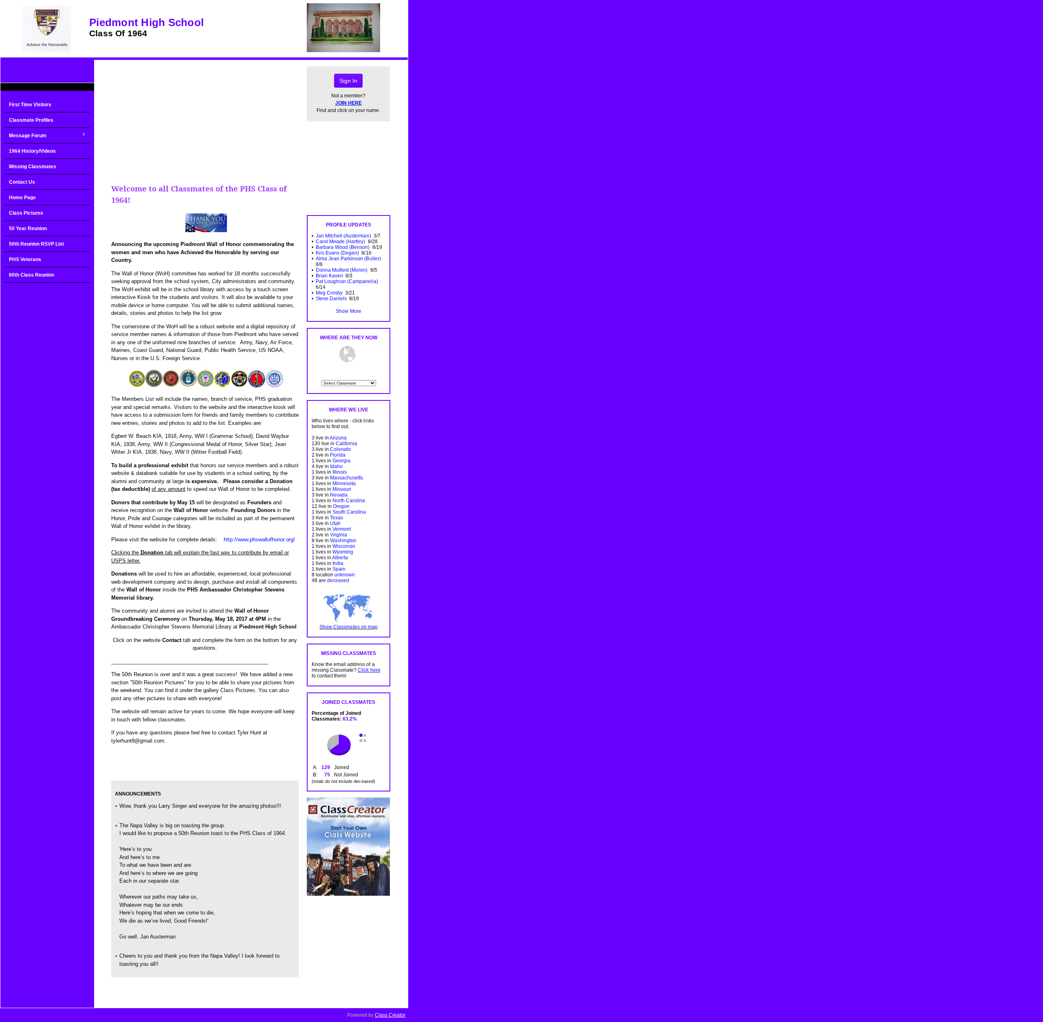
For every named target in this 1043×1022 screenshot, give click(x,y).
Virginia (338, 535)
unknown (344, 575)
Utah (335, 523)
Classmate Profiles (31, 120)
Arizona (338, 438)
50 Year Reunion (28, 228)
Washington (343, 540)
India (337, 563)
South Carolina (349, 512)
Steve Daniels (331, 298)
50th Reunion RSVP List (36, 244)
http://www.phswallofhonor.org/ (259, 539)
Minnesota (344, 483)
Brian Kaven (329, 276)
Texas (336, 518)
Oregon (341, 506)
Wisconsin (343, 546)
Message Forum (25, 136)
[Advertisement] (47, 417)
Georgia (341, 461)
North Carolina (348, 500)
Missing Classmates (32, 166)
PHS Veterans (25, 259)
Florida (337, 455)
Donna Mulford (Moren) (341, 270)
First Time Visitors (30, 105)
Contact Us (22, 182)
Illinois (339, 472)
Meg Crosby (329, 293)
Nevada (339, 495)
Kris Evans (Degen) (337, 253)
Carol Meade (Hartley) (340, 241)
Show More (348, 311)
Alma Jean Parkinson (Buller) (348, 259)
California (346, 443)
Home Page (22, 197)
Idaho (336, 466)
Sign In (348, 80)
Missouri (341, 489)
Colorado (340, 449)
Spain (338, 569)
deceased (338, 580)
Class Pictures (26, 213)
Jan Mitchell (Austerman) (343, 236)
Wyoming (342, 552)
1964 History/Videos (32, 151)
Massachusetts (346, 478)
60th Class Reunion (31, 275)
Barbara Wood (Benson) (343, 247)
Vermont (341, 529)
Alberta (340, 557)
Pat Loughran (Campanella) (347, 281)
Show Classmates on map (348, 627)
